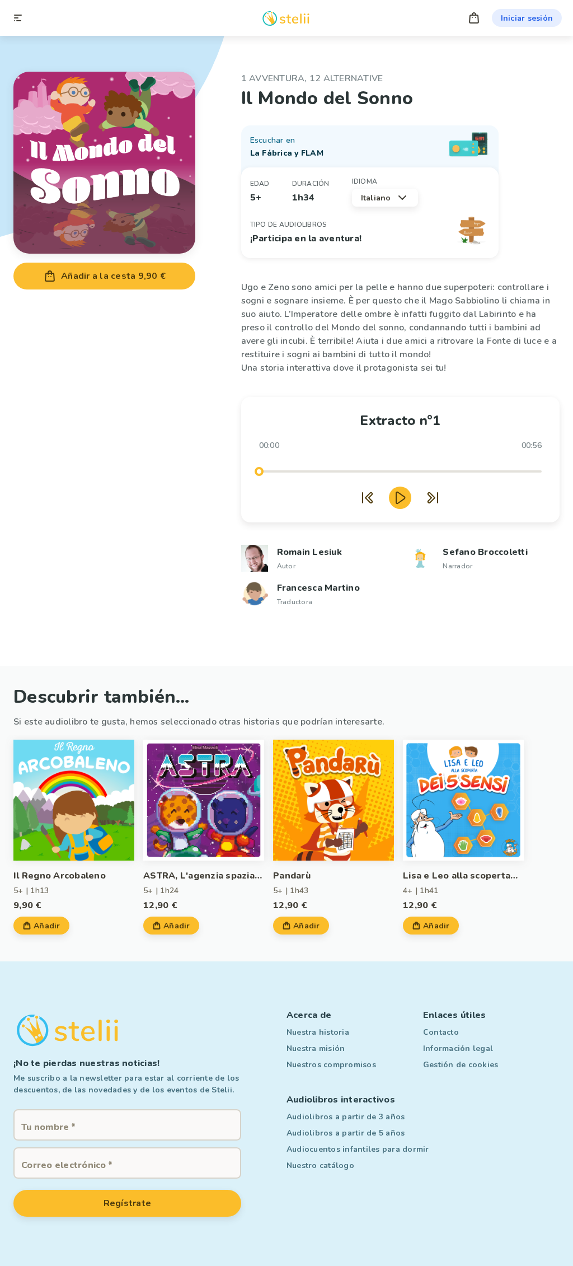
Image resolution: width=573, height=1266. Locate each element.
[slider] (259, 471)
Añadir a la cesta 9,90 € (113, 276)
